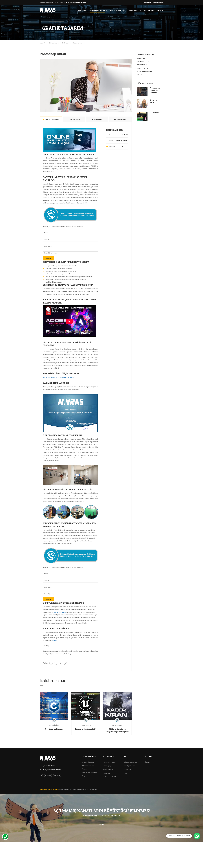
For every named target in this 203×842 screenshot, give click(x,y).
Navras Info (147, 2)
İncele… (54, 706)
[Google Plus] (55, 663)
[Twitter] (60, 663)
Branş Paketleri (143, 61)
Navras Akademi (54, 725)
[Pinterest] (65, 663)
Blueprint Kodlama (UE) (85, 729)
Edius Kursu (154, 112)
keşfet (101, 824)
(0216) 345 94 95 (62, 2)
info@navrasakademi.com (78, 2)
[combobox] (70, 252)
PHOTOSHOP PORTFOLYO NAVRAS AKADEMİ (58, 377)
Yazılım (139, 74)
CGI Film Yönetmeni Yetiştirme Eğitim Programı (117, 730)
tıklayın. (54, 640)
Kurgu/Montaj (142, 68)
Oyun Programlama (144, 71)
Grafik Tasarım (142, 65)
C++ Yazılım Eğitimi (54, 729)
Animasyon (141, 58)
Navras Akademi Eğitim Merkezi (49, 789)
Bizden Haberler (158, 2)
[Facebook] (51, 663)
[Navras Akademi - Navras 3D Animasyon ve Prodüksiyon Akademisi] (48, 11)
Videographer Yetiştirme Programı (155, 90)
